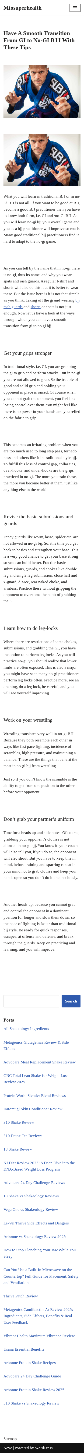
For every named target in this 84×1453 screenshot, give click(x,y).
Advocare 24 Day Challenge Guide (32, 1376)
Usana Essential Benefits (24, 1349)
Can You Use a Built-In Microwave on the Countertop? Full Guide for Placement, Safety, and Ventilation (41, 1276)
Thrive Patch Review (21, 1296)
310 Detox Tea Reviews (23, 1136)
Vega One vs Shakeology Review (31, 1209)
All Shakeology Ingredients (26, 1028)
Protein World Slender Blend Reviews (35, 1095)
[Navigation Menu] (75, 8)
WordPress (44, 1448)
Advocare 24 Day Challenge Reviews (34, 1182)
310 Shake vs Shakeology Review (31, 1403)
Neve (8, 1448)
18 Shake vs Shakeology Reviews (31, 1196)
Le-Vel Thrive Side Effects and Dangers (36, 1223)
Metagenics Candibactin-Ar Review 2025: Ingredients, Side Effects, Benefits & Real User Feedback (38, 1315)
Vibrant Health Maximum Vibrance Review (39, 1336)
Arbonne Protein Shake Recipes (30, 1362)
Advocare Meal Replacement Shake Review (40, 1062)
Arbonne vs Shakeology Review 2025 (35, 1236)
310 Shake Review (19, 1122)
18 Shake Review (18, 1149)
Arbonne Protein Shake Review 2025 (34, 1390)
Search (71, 1001)
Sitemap (10, 1439)
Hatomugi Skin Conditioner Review (33, 1109)
